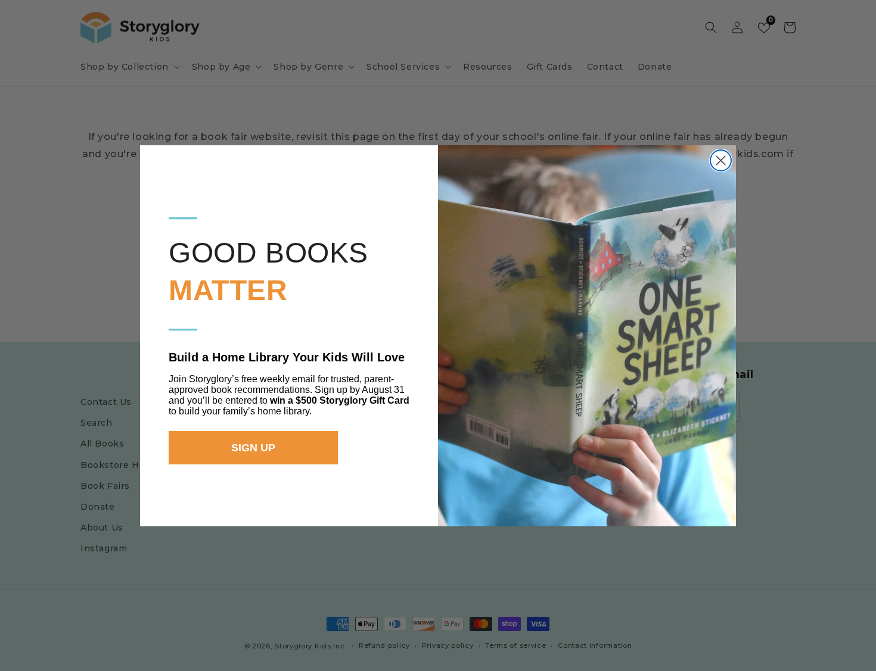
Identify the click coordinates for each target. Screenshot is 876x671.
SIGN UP (253, 448)
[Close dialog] (720, 160)
